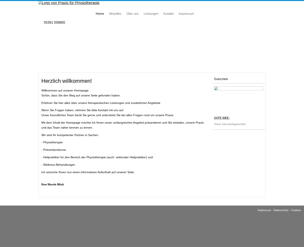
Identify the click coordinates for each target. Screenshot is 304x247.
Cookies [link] (296, 210)
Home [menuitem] (100, 13)
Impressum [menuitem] (186, 13)
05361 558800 (54, 22)
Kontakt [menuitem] (168, 13)
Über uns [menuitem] (132, 13)
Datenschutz (281, 210)
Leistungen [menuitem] (151, 13)
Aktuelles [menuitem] (115, 13)
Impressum (264, 210)
